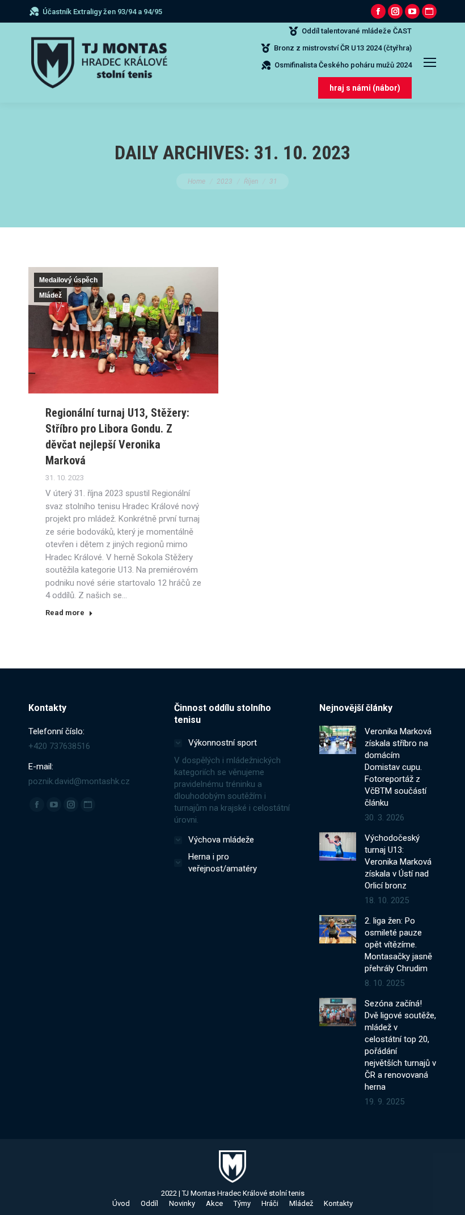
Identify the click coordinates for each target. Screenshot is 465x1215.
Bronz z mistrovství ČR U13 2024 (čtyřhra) (343, 48)
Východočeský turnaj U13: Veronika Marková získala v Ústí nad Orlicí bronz (398, 862)
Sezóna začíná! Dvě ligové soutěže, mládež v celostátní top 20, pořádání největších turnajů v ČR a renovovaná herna (400, 1045)
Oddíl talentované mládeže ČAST (357, 31)
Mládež (50, 295)
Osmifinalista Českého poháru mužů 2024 (343, 65)
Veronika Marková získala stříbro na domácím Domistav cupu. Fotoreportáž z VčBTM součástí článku (398, 767)
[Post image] (337, 740)
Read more (64, 612)
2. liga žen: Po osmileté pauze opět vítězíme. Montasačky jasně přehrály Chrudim (398, 944)
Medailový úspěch (68, 280)
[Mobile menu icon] (430, 62)
